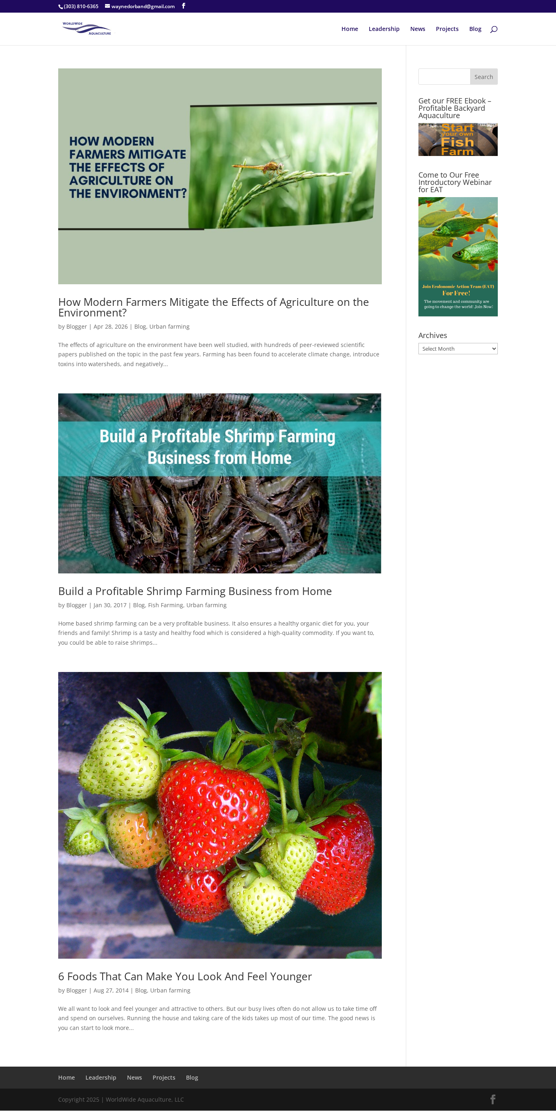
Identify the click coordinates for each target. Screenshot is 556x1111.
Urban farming (169, 326)
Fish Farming (165, 605)
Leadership (384, 29)
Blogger (76, 326)
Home (349, 29)
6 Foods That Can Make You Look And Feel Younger (185, 976)
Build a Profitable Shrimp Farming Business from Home (195, 591)
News (417, 29)
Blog (475, 29)
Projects (447, 29)
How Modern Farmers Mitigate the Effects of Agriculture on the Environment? (213, 307)
